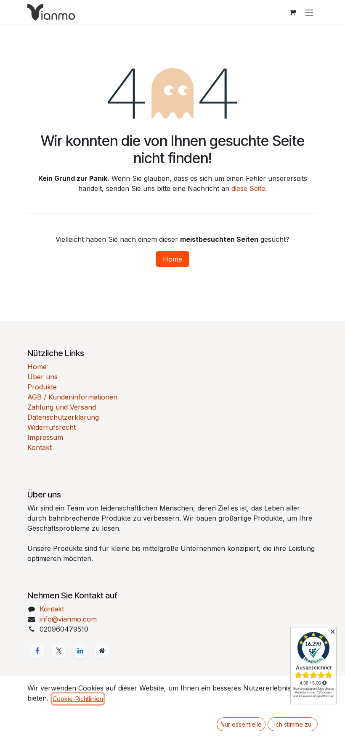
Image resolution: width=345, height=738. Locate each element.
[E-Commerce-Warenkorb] (292, 12)
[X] (58, 650)
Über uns (42, 377)
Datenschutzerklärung (63, 417)
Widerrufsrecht (51, 427)
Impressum (45, 437)
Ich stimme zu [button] (292, 724)
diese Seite (248, 188)
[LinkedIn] (80, 650)
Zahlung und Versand (61, 407)
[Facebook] (37, 650)
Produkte (42, 387)
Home (172, 259)
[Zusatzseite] (101, 650)
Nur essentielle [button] (241, 724)
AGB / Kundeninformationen (72, 397)
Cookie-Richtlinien (78, 698)
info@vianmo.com (68, 619)
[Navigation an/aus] (309, 12)
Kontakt (39, 447)
